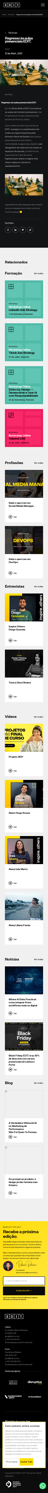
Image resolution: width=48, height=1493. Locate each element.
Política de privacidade (14, 1468)
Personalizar (12, 1462)
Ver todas (38, 273)
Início (4, 14)
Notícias (11, 14)
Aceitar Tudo (26, 1462)
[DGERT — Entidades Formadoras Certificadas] (13, 1483)
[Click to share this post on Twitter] (23, 230)
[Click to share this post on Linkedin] (15, 230)
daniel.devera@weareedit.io (27, 1272)
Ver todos (38, 717)
